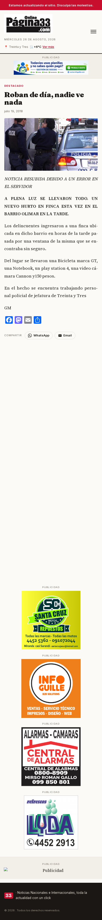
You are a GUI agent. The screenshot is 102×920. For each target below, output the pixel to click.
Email (67, 335)
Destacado (14, 85)
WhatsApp (41, 335)
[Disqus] (51, 398)
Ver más (48, 47)
